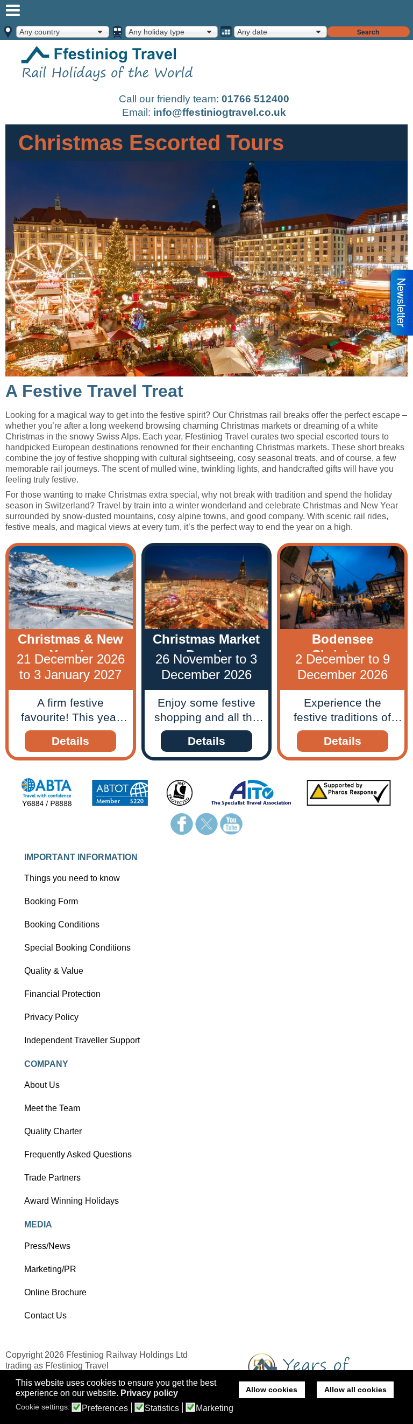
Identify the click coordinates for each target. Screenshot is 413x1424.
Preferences (105, 1408)
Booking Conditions (61, 924)
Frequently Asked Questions (78, 1154)
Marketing (214, 1408)
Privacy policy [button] (149, 1393)
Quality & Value (53, 970)
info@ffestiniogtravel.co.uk (219, 112)
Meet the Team (52, 1108)
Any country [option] (39, 31)
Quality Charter (53, 1131)
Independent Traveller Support (82, 1040)
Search (368, 32)
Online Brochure (55, 1292)
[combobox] (62, 32)
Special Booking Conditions (77, 947)
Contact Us (45, 1315)
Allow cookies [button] (271, 1389)
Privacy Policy (51, 1017)
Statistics (162, 1408)
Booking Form (51, 901)
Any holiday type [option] (156, 31)
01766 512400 (255, 98)
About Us (42, 1085)
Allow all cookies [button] (355, 1389)
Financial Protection (62, 994)
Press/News (47, 1246)
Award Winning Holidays (71, 1200)
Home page (107, 65)
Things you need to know (72, 878)
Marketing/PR (50, 1269)
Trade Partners (52, 1177)
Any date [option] (252, 31)
